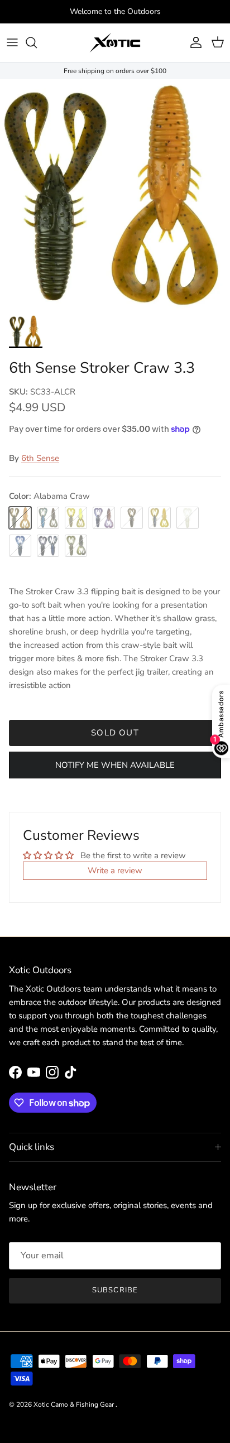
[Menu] (12, 42)
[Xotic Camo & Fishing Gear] (115, 42)
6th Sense (40, 458)
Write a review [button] (115, 870)
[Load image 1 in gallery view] (115, 194)
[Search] (37, 42)
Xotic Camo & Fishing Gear (74, 1404)
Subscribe (114, 1290)
